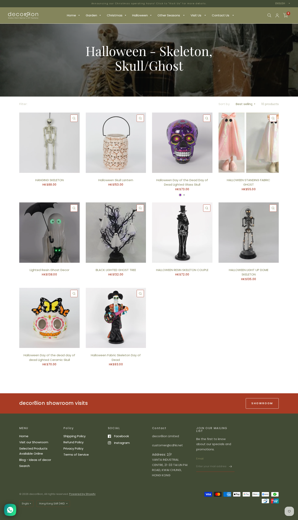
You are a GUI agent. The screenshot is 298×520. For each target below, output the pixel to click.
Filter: (23, 104)
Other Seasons (169, 15)
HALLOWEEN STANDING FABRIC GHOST (248, 182)
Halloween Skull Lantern (115, 180)
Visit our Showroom (33, 442)
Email (200, 458)
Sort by (224, 104)
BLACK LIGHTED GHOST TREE (116, 270)
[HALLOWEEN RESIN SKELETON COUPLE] (182, 232)
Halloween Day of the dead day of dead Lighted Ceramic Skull (49, 357)
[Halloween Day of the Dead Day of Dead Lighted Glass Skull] (182, 143)
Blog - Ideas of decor (35, 460)
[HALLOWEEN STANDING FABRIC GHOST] (249, 143)
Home (71, 15)
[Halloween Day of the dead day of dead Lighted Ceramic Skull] (49, 318)
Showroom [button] (262, 403)
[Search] (269, 15)
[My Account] (277, 15)
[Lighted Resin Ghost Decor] (49, 232)
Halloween (140, 15)
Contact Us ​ (221, 15)
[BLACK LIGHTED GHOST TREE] (116, 232)
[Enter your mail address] (230, 466)
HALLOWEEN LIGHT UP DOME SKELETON (248, 272)
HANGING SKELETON (49, 180)
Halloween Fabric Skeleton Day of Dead (116, 357)
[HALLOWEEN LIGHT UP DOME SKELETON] (249, 232)
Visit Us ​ (196, 15)
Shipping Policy (74, 436)
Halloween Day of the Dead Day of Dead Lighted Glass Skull (182, 182)
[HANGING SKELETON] (49, 143)
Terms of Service (76, 454)
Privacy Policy (73, 448)
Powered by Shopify (82, 494)
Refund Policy (73, 442)
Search (24, 466)
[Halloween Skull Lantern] (116, 143)
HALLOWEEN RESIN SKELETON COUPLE (182, 270)
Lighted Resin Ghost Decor (49, 270)
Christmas (114, 15)
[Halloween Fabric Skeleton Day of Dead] (116, 318)
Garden (91, 15)
